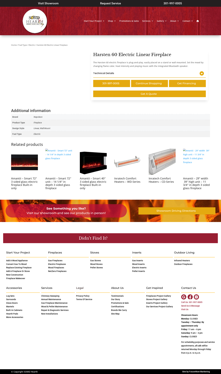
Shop (110, 20)
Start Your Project (93, 20)
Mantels (10, 306)
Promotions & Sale (120, 303)
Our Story (115, 299)
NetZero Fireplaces (57, 271)
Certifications (117, 306)
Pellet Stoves (96, 267)
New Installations (49, 314)
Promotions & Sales (129, 20)
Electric (32, 45)
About (173, 20)
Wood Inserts (138, 264)
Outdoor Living (184, 252)
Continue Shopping (149, 83)
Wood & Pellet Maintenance (54, 306)
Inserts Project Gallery (156, 303)
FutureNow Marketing (199, 371)
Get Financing (186, 83)
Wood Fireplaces (56, 267)
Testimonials (117, 296)
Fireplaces (55, 252)
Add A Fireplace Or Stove (18, 271)
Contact (186, 20)
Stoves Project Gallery (156, 299)
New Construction (14, 275)
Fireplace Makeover (15, 278)
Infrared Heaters (182, 260)
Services (146, 20)
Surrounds (11, 299)
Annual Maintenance (51, 299)
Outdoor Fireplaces (183, 264)
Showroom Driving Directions (176, 210)
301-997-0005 (173, 3)
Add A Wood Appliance (17, 260)
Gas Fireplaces (55, 260)
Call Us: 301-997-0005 (191, 302)
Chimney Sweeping (50, 296)
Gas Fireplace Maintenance (54, 303)
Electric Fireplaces (57, 264)
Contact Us (123, 238)
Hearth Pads (12, 314)
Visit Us (184, 309)
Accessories (14, 288)
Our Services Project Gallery (159, 306)
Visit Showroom (48, 3)
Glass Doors (12, 303)
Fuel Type (22, 45)
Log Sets (10, 296)
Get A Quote (149, 93)
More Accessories (14, 317)
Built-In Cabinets (14, 310)
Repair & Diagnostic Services (55, 310)
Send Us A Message (190, 306)
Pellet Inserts (138, 271)
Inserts (136, 252)
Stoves (94, 252)
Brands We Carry (119, 310)
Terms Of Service (84, 299)
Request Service (110, 3)
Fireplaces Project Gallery (158, 296)
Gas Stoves (95, 260)
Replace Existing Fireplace (19, 267)
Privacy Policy (82, 296)
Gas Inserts (137, 260)
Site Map (115, 314)
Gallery (160, 20)
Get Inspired (154, 288)
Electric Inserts (139, 267)
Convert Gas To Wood (16, 264)
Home (14, 45)
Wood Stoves (96, 264)
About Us (117, 288)
